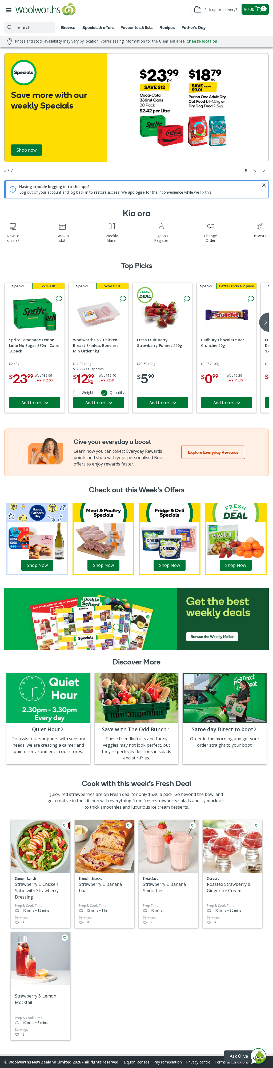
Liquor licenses (136, 1062)
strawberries (82, 794)
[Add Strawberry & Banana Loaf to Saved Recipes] (128, 825)
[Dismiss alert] (263, 185)
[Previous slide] (255, 170)
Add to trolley (34, 403)
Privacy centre (198, 1062)
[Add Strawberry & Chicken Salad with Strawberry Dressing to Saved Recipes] (64, 825)
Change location (202, 41)
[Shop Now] (37, 539)
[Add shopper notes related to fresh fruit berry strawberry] (186, 298)
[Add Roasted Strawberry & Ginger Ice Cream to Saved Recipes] (256, 825)
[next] (264, 322)
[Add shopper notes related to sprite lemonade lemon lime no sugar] (59, 298)
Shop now (27, 150)
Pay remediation (168, 1062)
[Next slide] (264, 170)
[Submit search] (9, 27)
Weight (88, 392)
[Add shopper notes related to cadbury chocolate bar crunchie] (250, 298)
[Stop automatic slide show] (246, 170)
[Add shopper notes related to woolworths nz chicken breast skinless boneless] (123, 298)
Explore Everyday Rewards (213, 452)
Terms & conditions (232, 1062)
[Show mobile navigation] (9, 9)
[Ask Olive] (258, 1057)
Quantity (117, 392)
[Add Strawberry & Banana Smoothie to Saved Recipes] (192, 825)
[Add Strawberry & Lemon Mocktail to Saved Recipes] (64, 937)
